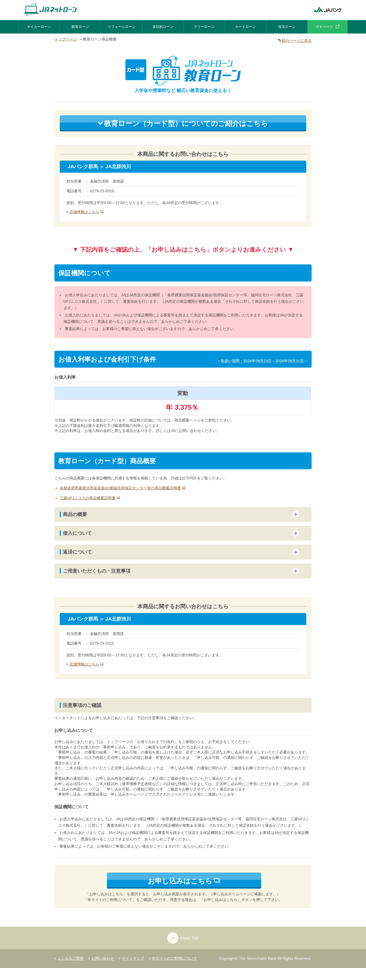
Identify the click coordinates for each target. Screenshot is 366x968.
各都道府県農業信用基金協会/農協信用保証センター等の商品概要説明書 (120, 488)
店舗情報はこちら (84, 212)
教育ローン (80, 27)
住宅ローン (287, 27)
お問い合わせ (102, 958)
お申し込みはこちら (180, 881)
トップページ (65, 39)
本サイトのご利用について (174, 958)
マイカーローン (39, 27)
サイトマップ (133, 958)
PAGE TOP (189, 938)
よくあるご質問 (70, 958)
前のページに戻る (297, 40)
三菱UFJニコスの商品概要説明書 (87, 498)
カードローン (245, 27)
